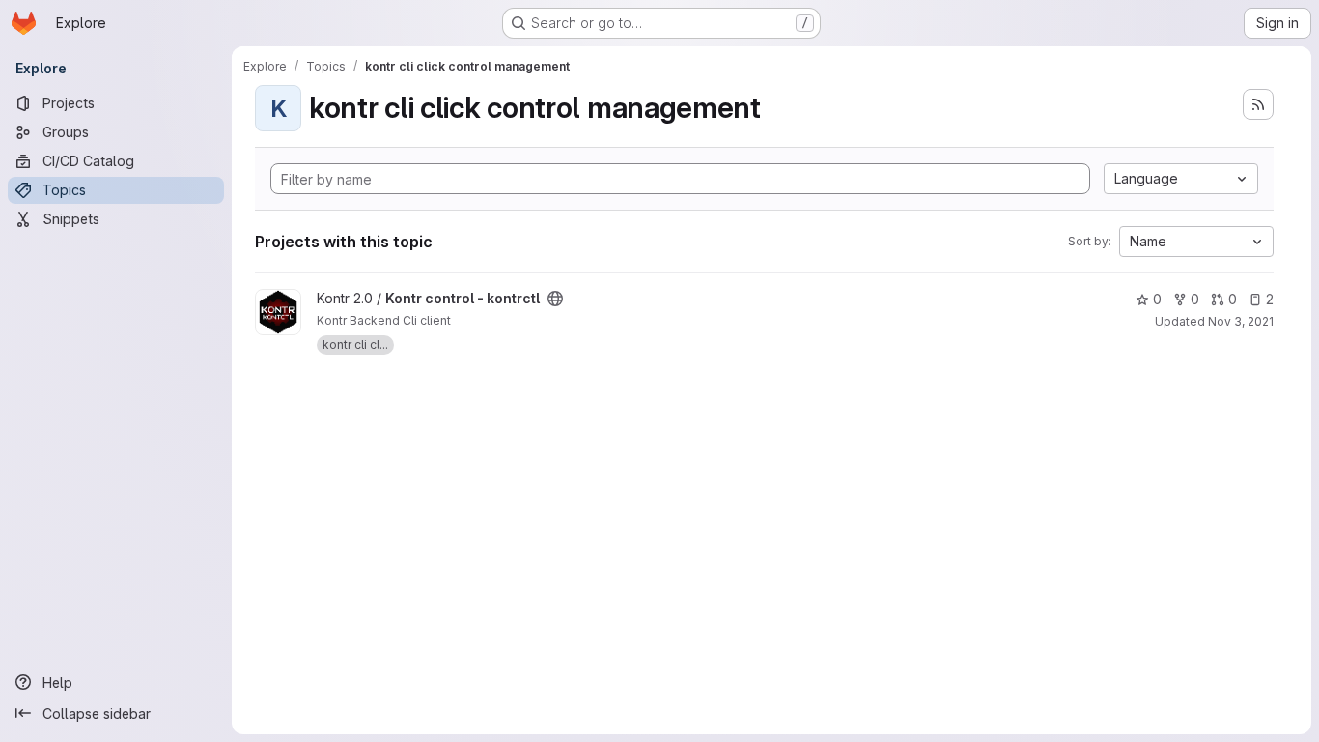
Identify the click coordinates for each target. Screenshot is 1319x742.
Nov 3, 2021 (1241, 321)
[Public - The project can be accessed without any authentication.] (555, 298)
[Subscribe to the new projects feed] (1258, 104)
